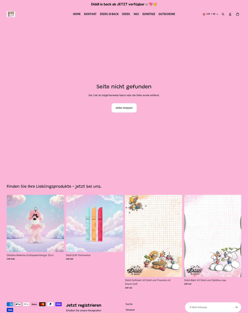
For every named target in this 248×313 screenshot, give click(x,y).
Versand (130, 309)
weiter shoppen (124, 107)
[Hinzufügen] (59, 247)
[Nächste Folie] (118, 223)
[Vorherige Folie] (71, 223)
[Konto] (230, 14)
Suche (129, 304)
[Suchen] (223, 14)
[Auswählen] (118, 247)
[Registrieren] (236, 307)
